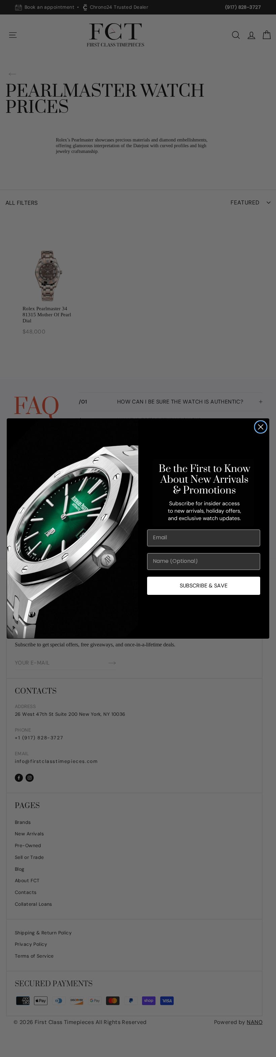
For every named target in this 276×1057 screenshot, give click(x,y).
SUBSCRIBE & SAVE (204, 585)
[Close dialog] (261, 427)
